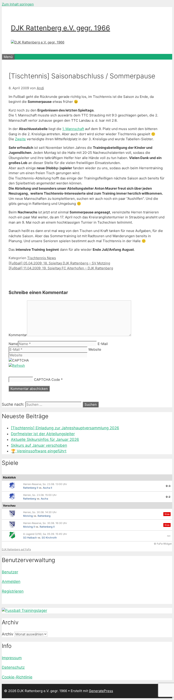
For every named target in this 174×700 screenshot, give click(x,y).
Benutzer (10, 572)
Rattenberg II (30, 487)
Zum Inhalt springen (18, 4)
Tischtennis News (41, 258)
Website (94, 349)
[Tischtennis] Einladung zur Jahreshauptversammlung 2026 (65, 428)
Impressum (12, 658)
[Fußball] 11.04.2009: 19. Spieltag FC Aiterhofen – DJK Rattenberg (61, 268)
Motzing (28, 515)
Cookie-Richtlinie (17, 677)
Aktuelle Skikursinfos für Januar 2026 (45, 439)
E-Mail (103, 344)
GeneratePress (101, 691)
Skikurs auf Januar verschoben (39, 445)
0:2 (168, 496)
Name (13, 344)
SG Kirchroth (49, 537)
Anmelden (11, 581)
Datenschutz (13, 667)
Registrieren (13, 591)
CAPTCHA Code (47, 379)
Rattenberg (29, 498)
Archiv (7, 634)
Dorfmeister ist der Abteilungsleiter (43, 434)
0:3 (168, 486)
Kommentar (18, 335)
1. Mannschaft (73, 129)
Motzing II (29, 526)
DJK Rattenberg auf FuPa (16, 549)
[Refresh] (17, 365)
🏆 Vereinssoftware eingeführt (38, 451)
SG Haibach (30, 537)
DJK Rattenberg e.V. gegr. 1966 (60, 28)
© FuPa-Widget (163, 543)
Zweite (20, 139)
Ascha (44, 498)
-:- (169, 535)
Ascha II (47, 487)
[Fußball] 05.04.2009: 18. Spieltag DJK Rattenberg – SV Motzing (59, 263)
